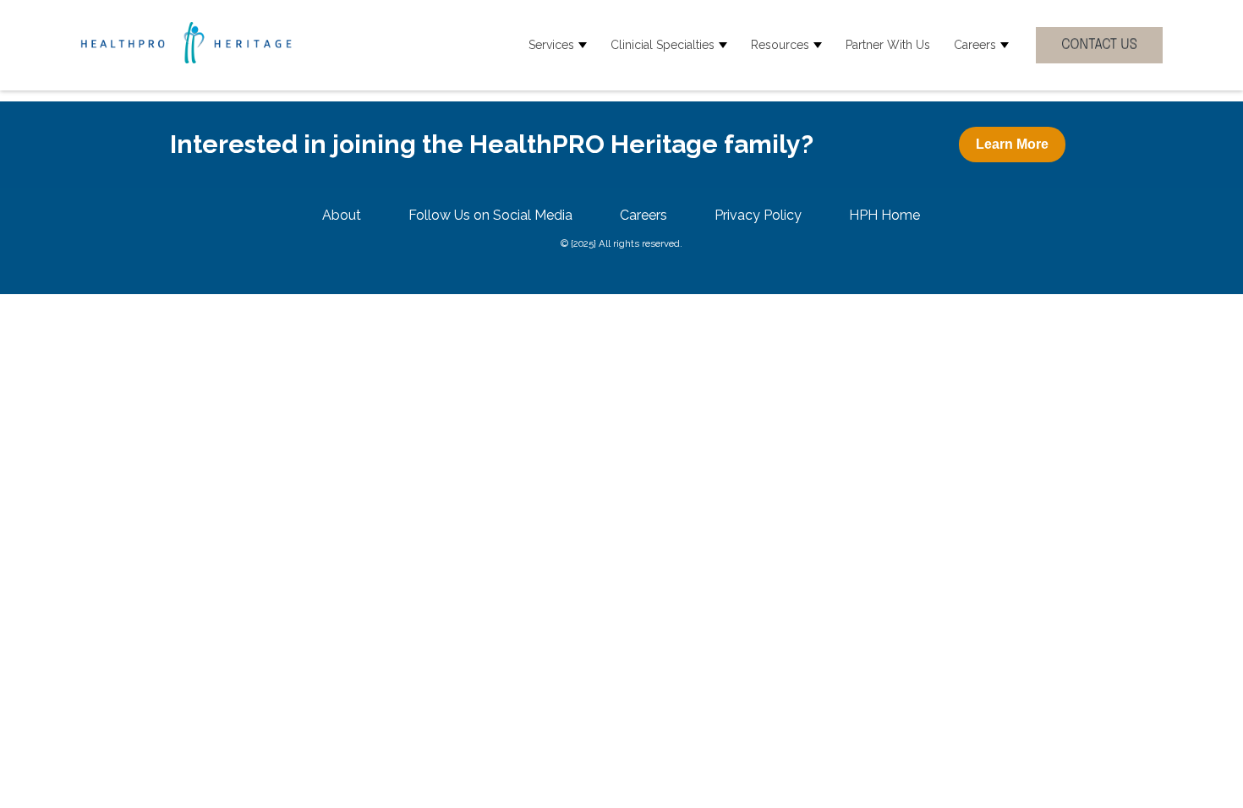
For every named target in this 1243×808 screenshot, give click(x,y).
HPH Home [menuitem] (884, 215)
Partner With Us (888, 45)
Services (551, 45)
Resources (780, 45)
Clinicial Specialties (663, 45)
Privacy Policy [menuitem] (758, 215)
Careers (975, 45)
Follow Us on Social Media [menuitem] (490, 215)
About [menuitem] (341, 215)
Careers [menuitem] (643, 215)
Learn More (1012, 144)
